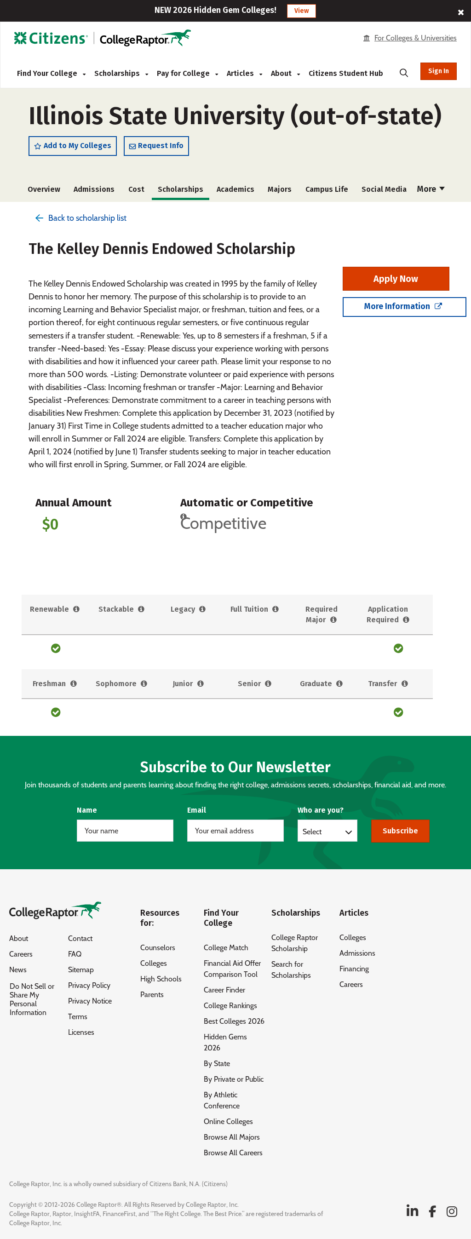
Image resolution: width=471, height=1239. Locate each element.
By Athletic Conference (222, 1100)
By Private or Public (234, 1079)
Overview (44, 189)
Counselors (157, 947)
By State (217, 1063)
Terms (77, 1016)
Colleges (153, 963)
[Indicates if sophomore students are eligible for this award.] (144, 684)
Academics (235, 189)
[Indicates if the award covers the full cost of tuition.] (275, 609)
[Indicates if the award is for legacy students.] (202, 609)
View (301, 11)
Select (312, 831)
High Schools (161, 979)
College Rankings (230, 1005)
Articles (241, 73)
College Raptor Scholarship (294, 943)
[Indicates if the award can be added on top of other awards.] (141, 609)
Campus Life (326, 189)
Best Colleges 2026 (234, 1021)
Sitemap (81, 969)
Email (196, 810)
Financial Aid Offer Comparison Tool (232, 969)
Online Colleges (228, 1121)
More (427, 189)
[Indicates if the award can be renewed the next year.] (76, 609)
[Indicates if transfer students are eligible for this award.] (404, 684)
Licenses (81, 1032)
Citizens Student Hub (346, 73)
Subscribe (400, 830)
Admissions (94, 189)
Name (87, 810)
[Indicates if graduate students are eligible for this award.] (339, 684)
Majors (280, 189)
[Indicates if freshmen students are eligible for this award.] (73, 684)
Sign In (438, 71)
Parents (152, 994)
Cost (136, 189)
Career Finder (224, 990)
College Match (226, 947)
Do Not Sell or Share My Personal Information (32, 999)
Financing (354, 968)
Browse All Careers (233, 1152)
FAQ (74, 954)
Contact (80, 938)
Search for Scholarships (291, 970)
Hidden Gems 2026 (225, 1042)
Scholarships (118, 73)
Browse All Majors (232, 1137)
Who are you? (321, 810)
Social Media (384, 189)
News (18, 969)
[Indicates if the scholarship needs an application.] (406, 620)
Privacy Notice (90, 1001)
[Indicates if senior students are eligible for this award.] (268, 684)
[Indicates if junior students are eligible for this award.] (200, 684)
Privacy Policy (89, 985)
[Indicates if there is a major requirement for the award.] (333, 620)
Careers (21, 954)
